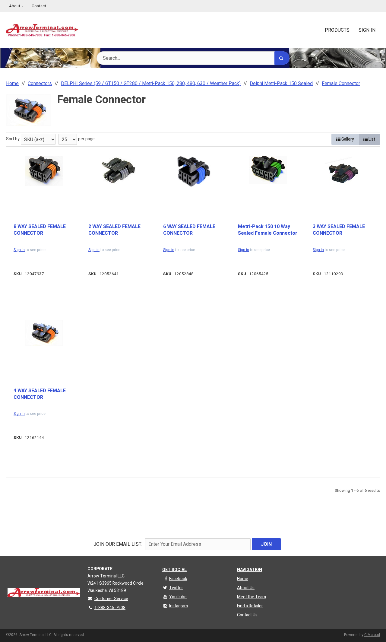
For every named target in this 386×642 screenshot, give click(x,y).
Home (242, 579)
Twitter (176, 588)
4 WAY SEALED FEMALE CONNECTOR (40, 394)
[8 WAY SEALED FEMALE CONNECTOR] (44, 171)
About (14, 6)
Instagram (178, 606)
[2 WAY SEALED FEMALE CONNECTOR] (118, 170)
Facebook (178, 579)
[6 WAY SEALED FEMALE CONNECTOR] (193, 172)
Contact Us (247, 615)
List (371, 139)
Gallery (347, 139)
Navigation (249, 570)
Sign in (19, 250)
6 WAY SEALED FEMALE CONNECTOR (189, 230)
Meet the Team (251, 597)
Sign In (367, 30)
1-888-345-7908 (109, 608)
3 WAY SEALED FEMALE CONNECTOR (339, 230)
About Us (246, 588)
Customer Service (111, 599)
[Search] (282, 58)
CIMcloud (372, 634)
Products (337, 30)
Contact (39, 6)
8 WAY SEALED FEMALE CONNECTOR (40, 230)
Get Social (174, 570)
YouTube (178, 597)
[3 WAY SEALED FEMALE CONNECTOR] (343, 172)
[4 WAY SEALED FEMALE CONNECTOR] (44, 333)
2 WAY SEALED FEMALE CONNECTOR (114, 230)
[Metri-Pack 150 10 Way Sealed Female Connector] (268, 170)
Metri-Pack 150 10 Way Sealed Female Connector (267, 230)
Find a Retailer (250, 606)
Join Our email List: (117, 544)
